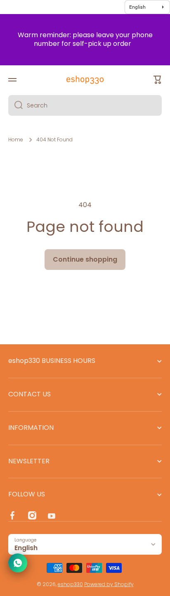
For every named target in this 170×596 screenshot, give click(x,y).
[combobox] (85, 105)
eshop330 (70, 584)
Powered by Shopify (109, 584)
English (26, 548)
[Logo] (85, 80)
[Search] (15, 105)
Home (15, 139)
